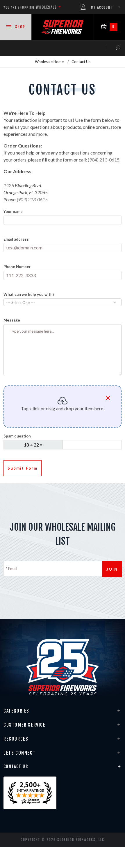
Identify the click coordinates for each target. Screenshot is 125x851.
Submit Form (23, 468)
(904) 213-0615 (103, 159)
